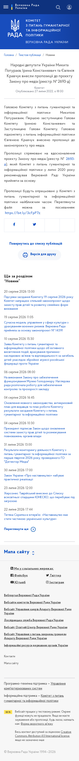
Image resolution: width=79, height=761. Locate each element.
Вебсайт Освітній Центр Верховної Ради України (35, 627)
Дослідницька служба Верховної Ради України (33, 620)
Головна (9, 55)
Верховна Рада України (47, 42)
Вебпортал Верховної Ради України (26, 595)
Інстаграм (56, 582)
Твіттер (55, 575)
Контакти (9, 656)
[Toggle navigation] (5, 7)
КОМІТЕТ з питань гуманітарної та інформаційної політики (47, 28)
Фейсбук (20, 575)
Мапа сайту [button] (17, 552)
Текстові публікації (30, 55)
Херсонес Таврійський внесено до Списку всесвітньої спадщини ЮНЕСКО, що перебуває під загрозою (39, 497)
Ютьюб (20, 582)
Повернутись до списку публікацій (35, 243)
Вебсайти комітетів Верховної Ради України (32, 602)
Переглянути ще (16, 529)
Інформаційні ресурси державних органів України (36, 645)
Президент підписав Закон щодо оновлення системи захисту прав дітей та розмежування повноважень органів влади (35, 432)
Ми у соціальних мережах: (33, 568)
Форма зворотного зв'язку (37, 724)
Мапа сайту (11, 663)
